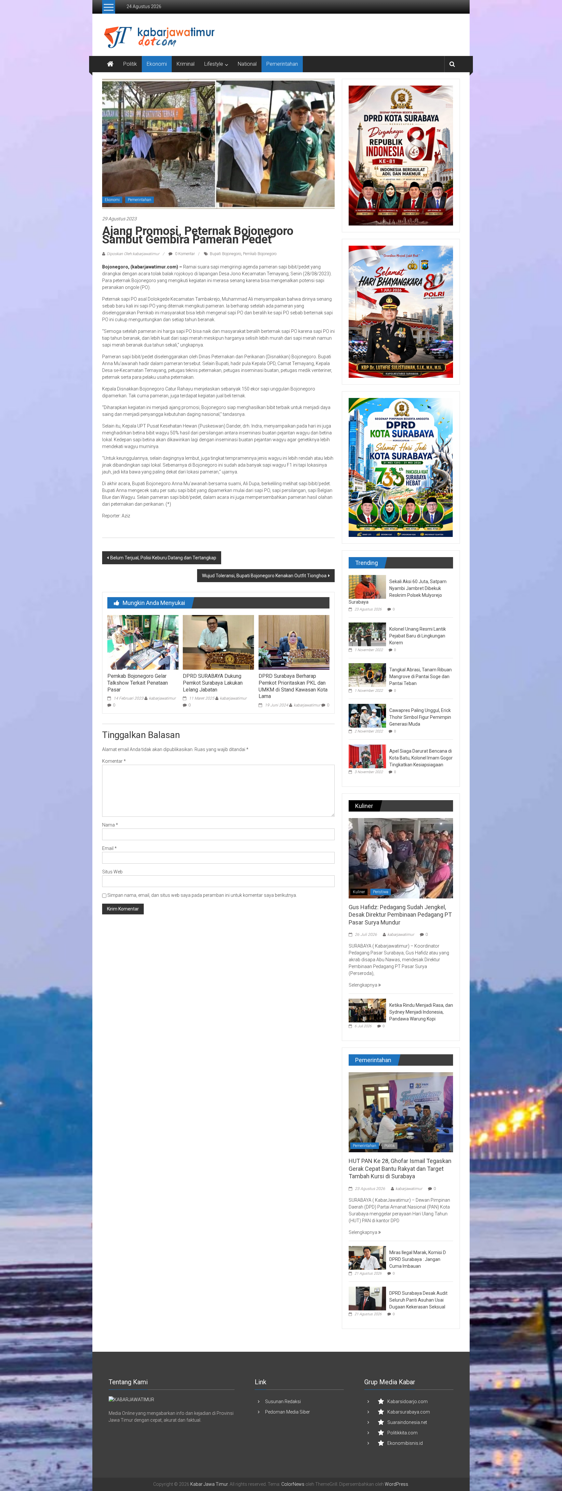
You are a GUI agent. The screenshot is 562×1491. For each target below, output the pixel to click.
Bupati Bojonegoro (225, 254)
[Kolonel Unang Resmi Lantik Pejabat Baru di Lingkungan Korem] (367, 633)
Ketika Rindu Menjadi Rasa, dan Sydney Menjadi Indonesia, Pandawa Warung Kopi (421, 1012)
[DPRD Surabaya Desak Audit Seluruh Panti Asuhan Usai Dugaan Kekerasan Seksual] (367, 1298)
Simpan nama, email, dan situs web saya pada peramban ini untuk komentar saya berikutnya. (202, 895)
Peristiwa (380, 892)
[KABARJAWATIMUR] (131, 1399)
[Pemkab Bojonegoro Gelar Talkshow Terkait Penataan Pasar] (142, 642)
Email (109, 848)
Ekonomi (157, 64)
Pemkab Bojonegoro (259, 254)
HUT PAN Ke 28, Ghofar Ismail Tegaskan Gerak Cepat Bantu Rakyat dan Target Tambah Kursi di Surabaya (400, 1168)
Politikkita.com (402, 1432)
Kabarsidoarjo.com (407, 1401)
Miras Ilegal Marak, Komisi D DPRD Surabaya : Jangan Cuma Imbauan (417, 1259)
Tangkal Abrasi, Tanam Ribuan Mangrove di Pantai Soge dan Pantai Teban (420, 676)
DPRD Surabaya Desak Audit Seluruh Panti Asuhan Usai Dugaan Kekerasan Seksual (418, 1300)
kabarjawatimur (162, 698)
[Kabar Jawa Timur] (110, 64)
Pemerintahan (282, 64)
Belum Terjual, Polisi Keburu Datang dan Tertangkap (163, 557)
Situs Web (112, 871)
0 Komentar (184, 254)
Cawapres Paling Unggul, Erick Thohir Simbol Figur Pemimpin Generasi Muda (420, 717)
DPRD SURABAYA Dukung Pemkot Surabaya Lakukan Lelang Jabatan (213, 683)
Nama (110, 825)
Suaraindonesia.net (407, 1422)
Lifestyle (213, 64)
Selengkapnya (363, 985)
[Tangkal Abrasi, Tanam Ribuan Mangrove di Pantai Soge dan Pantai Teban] (367, 674)
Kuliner (359, 892)
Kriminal (185, 64)
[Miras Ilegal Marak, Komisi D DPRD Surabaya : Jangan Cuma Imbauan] (367, 1257)
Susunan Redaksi (283, 1401)
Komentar (114, 761)
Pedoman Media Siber (287, 1412)
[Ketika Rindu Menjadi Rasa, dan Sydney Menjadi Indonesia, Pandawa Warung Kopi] (367, 1010)
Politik (130, 64)
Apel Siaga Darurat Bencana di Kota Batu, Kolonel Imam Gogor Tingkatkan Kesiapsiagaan (421, 757)
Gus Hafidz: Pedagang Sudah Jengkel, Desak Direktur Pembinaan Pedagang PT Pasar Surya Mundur (400, 915)
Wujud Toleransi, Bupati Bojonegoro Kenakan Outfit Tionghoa (264, 575)
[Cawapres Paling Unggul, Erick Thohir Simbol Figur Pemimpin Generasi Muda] (367, 715)
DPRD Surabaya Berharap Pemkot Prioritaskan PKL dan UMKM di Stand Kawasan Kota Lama (293, 686)
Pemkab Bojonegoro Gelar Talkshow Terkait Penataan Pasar (137, 683)
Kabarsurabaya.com (408, 1412)
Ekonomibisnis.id (405, 1443)
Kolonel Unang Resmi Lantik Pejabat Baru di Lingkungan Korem (417, 635)
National (247, 64)
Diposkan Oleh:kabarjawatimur (133, 254)
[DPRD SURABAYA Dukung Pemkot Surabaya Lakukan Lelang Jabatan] (218, 642)
